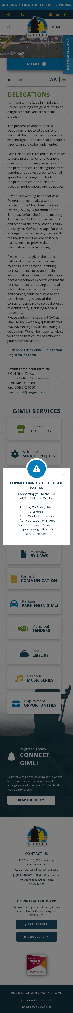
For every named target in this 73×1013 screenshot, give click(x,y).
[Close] (64, 475)
